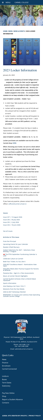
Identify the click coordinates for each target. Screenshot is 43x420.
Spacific (23, 416)
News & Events (19, 31)
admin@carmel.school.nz (24, 349)
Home (5, 31)
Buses (4, 379)
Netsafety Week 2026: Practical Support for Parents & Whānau (21, 269)
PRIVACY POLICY (35, 416)
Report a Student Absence (12, 399)
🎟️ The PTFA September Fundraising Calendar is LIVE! (20, 255)
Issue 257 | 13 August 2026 (12, 217)
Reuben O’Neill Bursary (11, 247)
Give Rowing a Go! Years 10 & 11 (14, 286)
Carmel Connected (9, 369)
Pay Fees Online (8, 393)
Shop (4, 396)
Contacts (5, 403)
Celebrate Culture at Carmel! (13, 259)
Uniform (5, 376)
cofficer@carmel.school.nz (17, 204)
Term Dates (6, 383)
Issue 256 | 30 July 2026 (11, 220)
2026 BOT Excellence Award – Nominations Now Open (20, 265)
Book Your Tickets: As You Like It (14, 262)
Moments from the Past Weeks (13, 289)
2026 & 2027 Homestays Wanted (14, 292)
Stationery (6, 386)
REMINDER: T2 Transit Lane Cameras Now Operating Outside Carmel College (21, 295)
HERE (14, 143)
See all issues (8, 231)
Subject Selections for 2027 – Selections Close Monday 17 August (19, 250)
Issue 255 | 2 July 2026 (11, 222)
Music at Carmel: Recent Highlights (15, 276)
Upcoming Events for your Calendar (15, 244)
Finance (5, 362)
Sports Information (9, 283)
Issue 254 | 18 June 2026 (11, 225)
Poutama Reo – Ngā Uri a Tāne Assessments (18, 273)
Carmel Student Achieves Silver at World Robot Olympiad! (19, 279)
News (10, 31)
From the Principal (9, 241)
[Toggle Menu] (3, 2)
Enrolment (6, 366)
